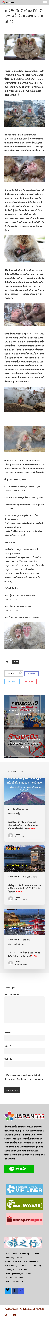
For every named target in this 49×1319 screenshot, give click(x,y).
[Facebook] (15, 1291)
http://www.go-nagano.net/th (27, 617)
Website (8, 1059)
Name (7, 1033)
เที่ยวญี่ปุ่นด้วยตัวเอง (20, 809)
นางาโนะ (15, 661)
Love (16, 673)
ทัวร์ (9, 809)
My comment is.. (12, 994)
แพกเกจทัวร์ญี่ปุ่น (14, 814)
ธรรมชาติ (26, 940)
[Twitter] (8, 1291)
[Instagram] (21, 1291)
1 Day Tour (12, 877)
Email (7, 1046)
